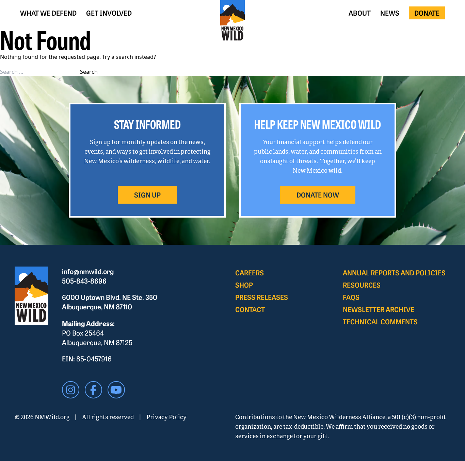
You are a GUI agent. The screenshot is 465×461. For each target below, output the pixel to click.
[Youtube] (116, 389)
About (360, 12)
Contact (250, 309)
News (389, 12)
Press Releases (261, 297)
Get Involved (109, 12)
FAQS (351, 297)
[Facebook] (93, 389)
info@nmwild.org (88, 271)
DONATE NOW (317, 194)
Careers (249, 272)
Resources (362, 284)
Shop (244, 284)
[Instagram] (70, 389)
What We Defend (48, 12)
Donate (426, 12)
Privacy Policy (166, 417)
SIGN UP (147, 194)
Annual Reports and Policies (394, 272)
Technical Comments (380, 321)
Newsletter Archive (378, 309)
